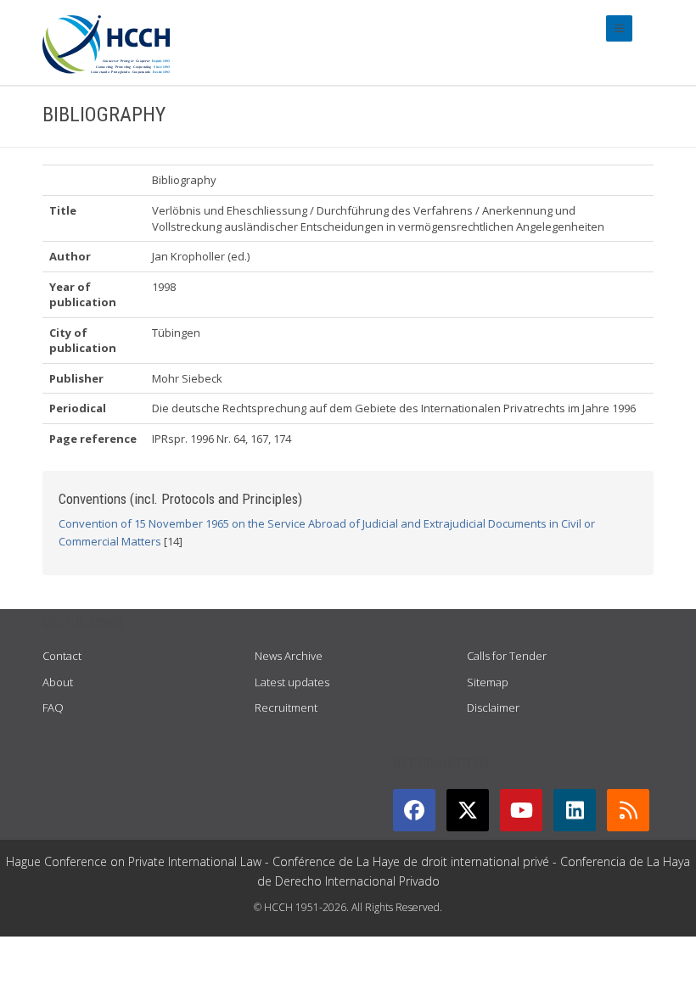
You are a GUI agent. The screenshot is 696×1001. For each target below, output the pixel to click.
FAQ (53, 707)
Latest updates (292, 682)
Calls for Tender (507, 655)
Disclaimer (493, 707)
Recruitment (286, 707)
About (57, 682)
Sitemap (487, 682)
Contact (61, 655)
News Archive (289, 655)
